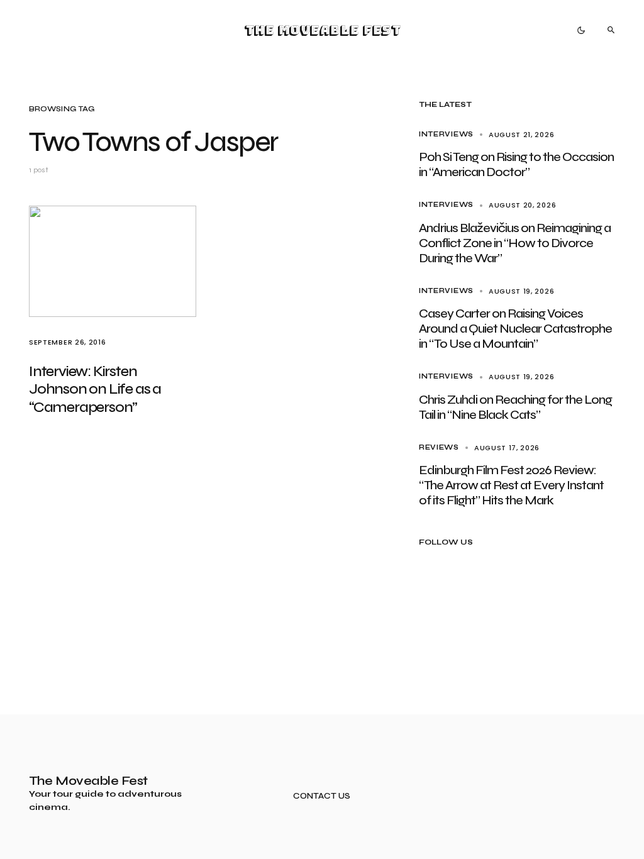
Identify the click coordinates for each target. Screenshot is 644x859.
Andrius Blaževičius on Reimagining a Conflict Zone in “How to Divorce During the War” (515, 243)
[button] (581, 30)
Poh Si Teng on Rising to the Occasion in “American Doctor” (516, 164)
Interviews (446, 134)
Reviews (439, 447)
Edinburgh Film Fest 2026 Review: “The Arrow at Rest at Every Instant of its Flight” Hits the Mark (511, 485)
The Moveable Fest (322, 30)
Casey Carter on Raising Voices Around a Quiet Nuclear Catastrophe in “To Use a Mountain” (515, 329)
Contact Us (321, 796)
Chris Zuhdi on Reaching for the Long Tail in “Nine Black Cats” (515, 407)
